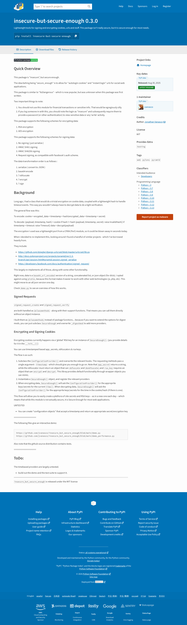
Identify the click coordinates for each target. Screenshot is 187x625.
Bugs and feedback (112, 519)
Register (167, 6)
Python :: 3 (146, 185)
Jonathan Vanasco (154, 122)
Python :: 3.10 (147, 198)
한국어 (162, 596)
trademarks (120, 565)
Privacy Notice (147, 530)
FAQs (38, 534)
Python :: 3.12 (147, 204)
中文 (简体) (112, 596)
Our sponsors (75, 534)
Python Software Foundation (92, 568)
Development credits (110, 534)
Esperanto (152, 596)
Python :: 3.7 (147, 188)
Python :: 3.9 (147, 195)
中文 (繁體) (124, 596)
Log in (155, 6)
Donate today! (93, 560)
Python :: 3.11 (147, 201)
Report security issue (148, 523)
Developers (146, 176)
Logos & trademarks (75, 530)
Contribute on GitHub (110, 523)
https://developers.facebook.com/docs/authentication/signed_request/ (53, 263)
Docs (130, 6)
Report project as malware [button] (155, 217)
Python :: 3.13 (147, 208)
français (48, 596)
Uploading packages (37, 523)
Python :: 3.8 (147, 191)
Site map (93, 576)
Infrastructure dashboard (74, 523)
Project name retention (37, 530)
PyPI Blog (74, 519)
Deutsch (102, 596)
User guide (37, 526)
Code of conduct (147, 526)
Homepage (145, 65)
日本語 (56, 596)
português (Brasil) (69, 596)
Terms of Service (147, 519)
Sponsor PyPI (111, 530)
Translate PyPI (110, 526)
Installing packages (37, 519)
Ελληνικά (93, 596)
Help (121, 6)
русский (135, 596)
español (40, 596)
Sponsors (142, 6)
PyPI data (142, 78)
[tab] (23, 50)
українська (82, 596)
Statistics (75, 526)
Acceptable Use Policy (147, 534)
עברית (143, 596)
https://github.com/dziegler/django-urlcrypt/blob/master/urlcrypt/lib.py (54, 252)
